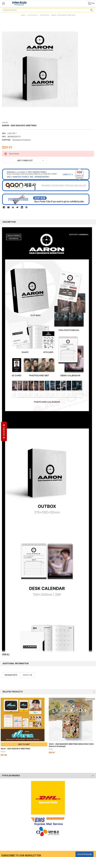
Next (93, 691)
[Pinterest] (26, 207)
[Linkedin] (22, 207)
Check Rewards (84, 854)
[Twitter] (17, 207)
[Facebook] (4, 207)
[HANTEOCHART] (46, 174)
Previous (88, 691)
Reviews (3, 431)
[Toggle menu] (3, 3)
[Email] (8, 207)
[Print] (13, 207)
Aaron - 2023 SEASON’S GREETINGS (15, 749)
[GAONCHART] (46, 185)
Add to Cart (24, 744)
